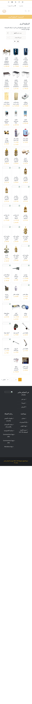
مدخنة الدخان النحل (6, 296)
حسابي (23, 418)
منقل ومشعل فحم (16, 276)
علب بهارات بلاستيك (6, 140)
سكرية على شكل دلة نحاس (25, 237)
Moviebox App (8, 446)
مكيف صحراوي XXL (16, 121)
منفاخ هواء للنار (6, 314)
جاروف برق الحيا (16, 349)
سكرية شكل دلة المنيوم (16, 159)
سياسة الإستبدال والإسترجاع (8, 426)
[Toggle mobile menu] (29, 11)
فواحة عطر (16, 294)
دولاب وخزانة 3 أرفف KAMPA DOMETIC (16, 61)
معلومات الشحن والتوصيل (8, 419)
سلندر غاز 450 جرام (25, 139)
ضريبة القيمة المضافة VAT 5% (23, 431)
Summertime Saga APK (8, 436)
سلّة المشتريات (23, 422)
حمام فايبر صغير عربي (16, 103)
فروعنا (23, 403)
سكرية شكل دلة (25, 275)
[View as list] (17, 41)
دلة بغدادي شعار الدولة (16, 216)
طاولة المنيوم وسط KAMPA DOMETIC (16, 83)
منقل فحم (25, 294)
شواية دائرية (25, 314)
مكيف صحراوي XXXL (6, 121)
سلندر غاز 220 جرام (16, 139)
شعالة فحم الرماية (6, 275)
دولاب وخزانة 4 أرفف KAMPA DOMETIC (25, 61)
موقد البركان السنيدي (16, 368)
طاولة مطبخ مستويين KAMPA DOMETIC (6, 61)
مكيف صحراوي (25, 120)
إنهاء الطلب (23, 426)
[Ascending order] (7, 33)
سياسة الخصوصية (8, 430)
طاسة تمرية (6, 256)
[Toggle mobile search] (25, 11)
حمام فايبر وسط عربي (6, 103)
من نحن (23, 399)
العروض (23, 407)
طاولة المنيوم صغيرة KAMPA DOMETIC (6, 83)
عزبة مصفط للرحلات (25, 159)
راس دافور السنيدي (25, 367)
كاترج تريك (16, 333)
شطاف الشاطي (25, 103)
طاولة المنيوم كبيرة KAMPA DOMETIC (25, 83)
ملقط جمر (25, 333)
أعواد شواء (6, 333)
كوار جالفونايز (16, 314)
